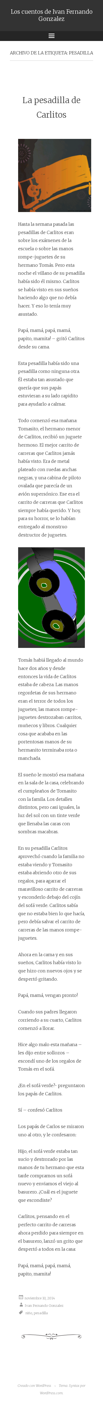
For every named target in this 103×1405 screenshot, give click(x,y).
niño (29, 1313)
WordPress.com (51, 1393)
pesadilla (41, 1313)
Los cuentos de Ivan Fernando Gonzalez (52, 15)
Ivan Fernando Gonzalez (44, 1306)
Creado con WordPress (34, 1386)
